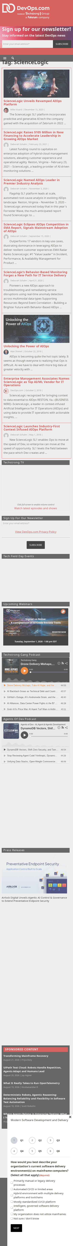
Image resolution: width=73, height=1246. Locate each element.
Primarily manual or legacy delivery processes (34, 1182)
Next (16, 1228)
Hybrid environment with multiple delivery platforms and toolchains (38, 1195)
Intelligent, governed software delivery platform (36, 1207)
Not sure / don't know (26, 1218)
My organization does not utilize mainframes (40, 1214)
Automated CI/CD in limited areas (33, 1189)
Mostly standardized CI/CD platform (35, 1201)
